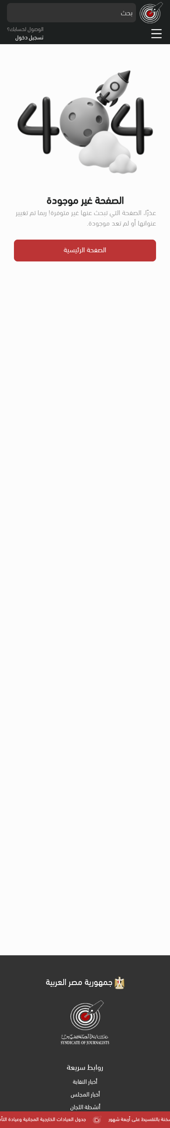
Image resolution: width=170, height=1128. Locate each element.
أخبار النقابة (85, 1082)
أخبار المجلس (85, 1095)
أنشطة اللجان (85, 1107)
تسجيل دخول (29, 38)
